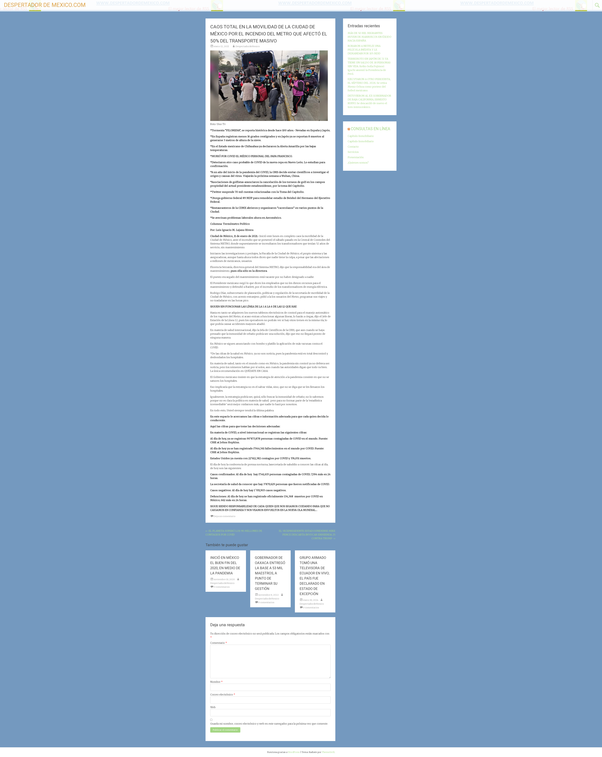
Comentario (218, 642)
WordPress (294, 752)
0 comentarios (222, 586)
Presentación (356, 157)
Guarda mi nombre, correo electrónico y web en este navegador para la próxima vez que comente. (269, 723)
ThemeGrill (328, 752)
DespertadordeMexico (247, 46)
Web (213, 707)
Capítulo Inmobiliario (361, 136)
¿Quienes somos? (358, 162)
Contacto (353, 146)
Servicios (353, 151)
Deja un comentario (224, 516)
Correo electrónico (222, 694)
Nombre (216, 681)
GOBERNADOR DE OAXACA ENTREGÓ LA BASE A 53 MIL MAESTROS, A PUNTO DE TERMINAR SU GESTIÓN (270, 573)
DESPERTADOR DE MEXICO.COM (45, 5)
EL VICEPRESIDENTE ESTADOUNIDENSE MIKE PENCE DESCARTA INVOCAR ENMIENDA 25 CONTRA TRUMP (307, 534)
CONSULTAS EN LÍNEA (370, 129)
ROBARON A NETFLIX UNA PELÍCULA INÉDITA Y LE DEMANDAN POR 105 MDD (364, 49)
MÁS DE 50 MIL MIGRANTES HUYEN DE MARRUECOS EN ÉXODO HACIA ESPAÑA (369, 36)
